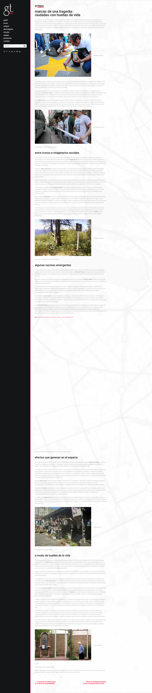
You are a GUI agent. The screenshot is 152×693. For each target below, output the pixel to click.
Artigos (6, 26)
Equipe (6, 35)
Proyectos (8, 38)
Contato (7, 41)
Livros (6, 23)
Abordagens (8, 29)
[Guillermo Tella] (9, 11)
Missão (6, 32)
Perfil (6, 20)
